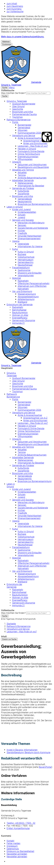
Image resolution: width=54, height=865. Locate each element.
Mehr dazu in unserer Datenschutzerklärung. (22, 36)
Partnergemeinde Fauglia (24, 114)
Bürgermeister (24, 125)
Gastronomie (24, 270)
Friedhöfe (22, 233)
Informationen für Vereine (30, 246)
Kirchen (21, 230)
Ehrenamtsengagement (29, 238)
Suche (4, 96)
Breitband (22, 302)
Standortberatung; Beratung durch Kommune (28, 752)
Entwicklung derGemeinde (14, 585)
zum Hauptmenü (15, 6)
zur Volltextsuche (15, 11)
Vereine (15, 241)
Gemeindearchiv (26, 262)
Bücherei (22, 254)
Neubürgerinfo (25, 201)
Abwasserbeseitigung (28, 296)
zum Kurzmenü (14, 9)
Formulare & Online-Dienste (31, 151)
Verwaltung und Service (23, 135)
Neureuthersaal (25, 265)
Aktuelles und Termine (23, 170)
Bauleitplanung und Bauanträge (33, 167)
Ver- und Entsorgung (22, 291)
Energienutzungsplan (28, 156)
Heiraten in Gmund (27, 148)
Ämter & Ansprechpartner (30, 138)
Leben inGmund (11, 485)
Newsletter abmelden (17, 856)
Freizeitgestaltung (21, 267)
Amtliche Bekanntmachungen (32, 177)
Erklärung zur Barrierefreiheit (20, 851)
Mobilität (16, 278)
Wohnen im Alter (20, 315)
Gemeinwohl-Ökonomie (23, 320)
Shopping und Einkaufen (30, 273)
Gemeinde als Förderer (23, 188)
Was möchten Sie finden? (13, 93)
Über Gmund (18, 106)
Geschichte (17, 109)
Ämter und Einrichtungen (35, 143)
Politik (15, 122)
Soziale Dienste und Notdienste (33, 228)
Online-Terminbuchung (29, 154)
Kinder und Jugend (21, 209)
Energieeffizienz (19, 317)
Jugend (21, 217)
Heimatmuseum (25, 259)
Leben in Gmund (15, 207)
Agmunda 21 (18, 323)
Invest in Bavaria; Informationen (22, 749)
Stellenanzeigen (25, 183)
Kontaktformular (18, 828)
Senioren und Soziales (23, 220)
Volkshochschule (26, 257)
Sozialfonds (23, 193)
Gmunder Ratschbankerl (29, 236)
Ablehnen (6, 42)
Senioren (22, 225)
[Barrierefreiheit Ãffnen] (46, 137)
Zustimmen (6, 45)
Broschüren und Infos (22, 111)
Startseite (11, 623)
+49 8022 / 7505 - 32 (21, 823)
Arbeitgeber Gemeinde (23, 180)
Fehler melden (13, 843)
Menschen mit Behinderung (31, 222)
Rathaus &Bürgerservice (13, 395)
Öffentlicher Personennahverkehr (33, 283)
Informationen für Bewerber (31, 185)
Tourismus (17, 117)
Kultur (15, 249)
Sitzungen (22, 130)
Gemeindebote (25, 199)
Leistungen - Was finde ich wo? (33, 146)
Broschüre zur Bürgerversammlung (35, 204)
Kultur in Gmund (26, 251)
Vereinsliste (23, 243)
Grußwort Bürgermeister (23, 103)
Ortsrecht (16, 162)
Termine (22, 175)
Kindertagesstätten (27, 212)
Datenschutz (13, 848)
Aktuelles (22, 172)
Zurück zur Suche (9, 639)
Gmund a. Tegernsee (17, 101)
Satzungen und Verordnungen (32, 164)
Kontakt (10, 840)
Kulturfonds (23, 191)
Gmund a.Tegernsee (12, 374)
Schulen (21, 214)
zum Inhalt (12, 3)
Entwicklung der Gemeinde (20, 304)
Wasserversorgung (27, 294)
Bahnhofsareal (19, 310)
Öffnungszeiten (25, 159)
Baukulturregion (20, 312)
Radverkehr (23, 280)
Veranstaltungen (26, 275)
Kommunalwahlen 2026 (29, 133)
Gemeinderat (24, 127)
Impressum (12, 846)
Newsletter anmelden (17, 854)
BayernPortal (45, 767)
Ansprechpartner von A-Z (35, 140)
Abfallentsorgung (26, 299)
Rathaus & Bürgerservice (18, 119)
